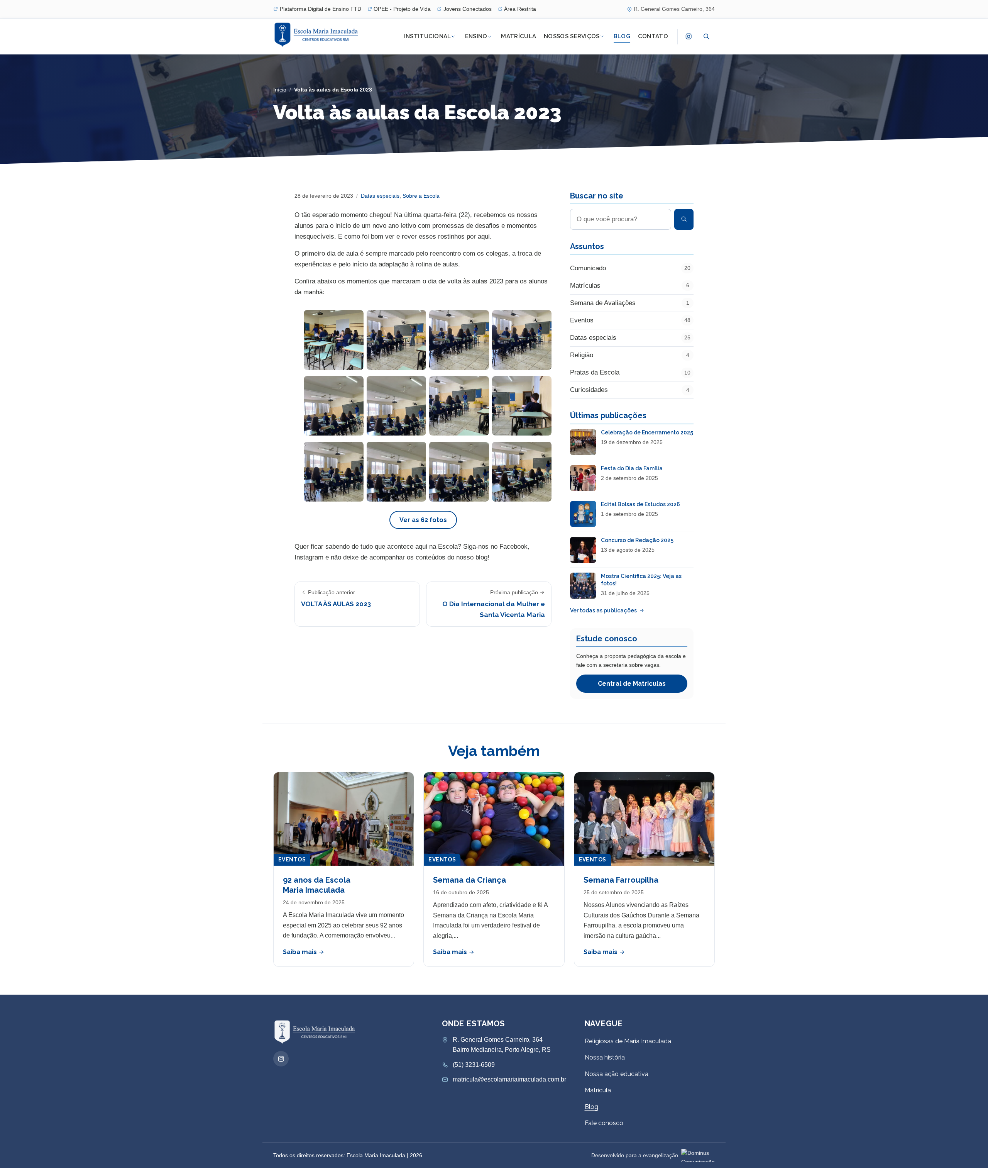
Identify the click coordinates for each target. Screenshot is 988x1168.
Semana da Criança (469, 880)
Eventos (292, 859)
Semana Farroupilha (621, 880)
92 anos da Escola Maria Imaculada (316, 885)
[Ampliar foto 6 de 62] (396, 406)
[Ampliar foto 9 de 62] (334, 472)
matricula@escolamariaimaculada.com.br (509, 1079)
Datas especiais (380, 196)
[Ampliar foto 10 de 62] (396, 472)
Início (279, 89)
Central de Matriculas (632, 683)
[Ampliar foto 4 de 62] (522, 340)
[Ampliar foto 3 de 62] (459, 340)
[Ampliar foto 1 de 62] (334, 340)
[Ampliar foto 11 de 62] (459, 472)
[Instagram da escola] (688, 36)
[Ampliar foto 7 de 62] (459, 406)
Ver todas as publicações (603, 610)
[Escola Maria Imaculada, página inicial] (317, 35)
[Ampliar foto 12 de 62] (522, 472)
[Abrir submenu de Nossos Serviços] (602, 36)
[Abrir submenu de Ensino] (489, 36)
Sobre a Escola (421, 196)
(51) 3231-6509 (474, 1064)
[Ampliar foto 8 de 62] (522, 406)
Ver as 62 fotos (423, 520)
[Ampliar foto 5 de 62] (334, 406)
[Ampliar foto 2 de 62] (396, 340)
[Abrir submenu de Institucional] (453, 36)
